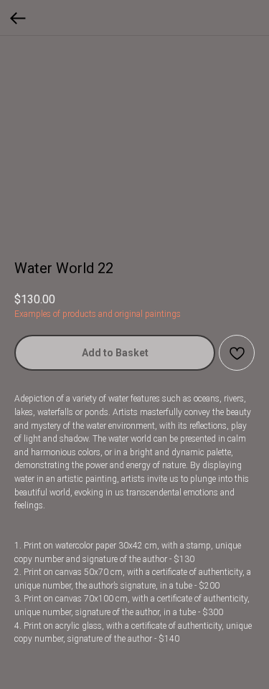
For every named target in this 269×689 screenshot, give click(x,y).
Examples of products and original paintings (97, 314)
